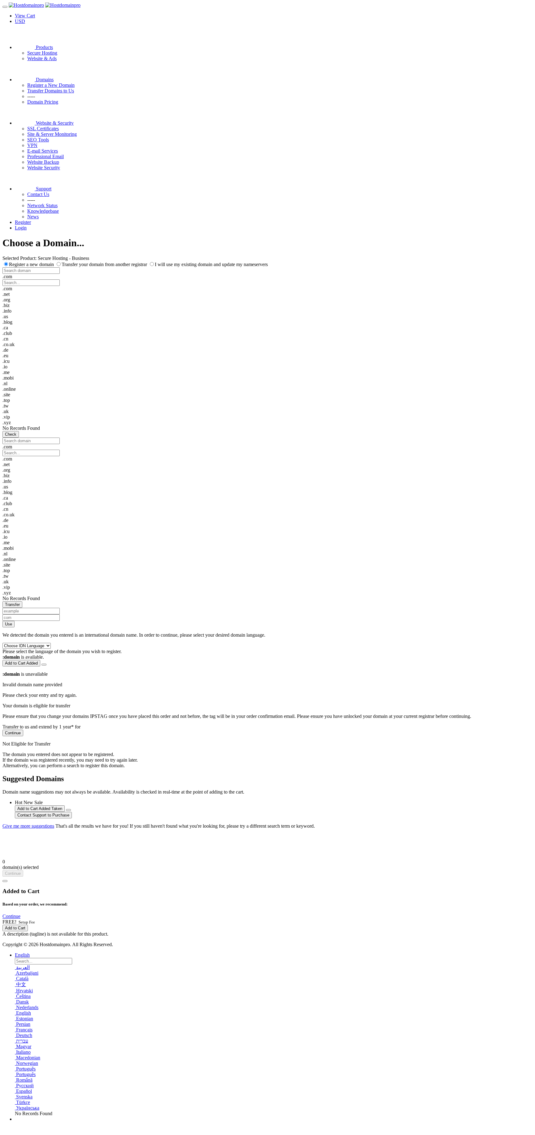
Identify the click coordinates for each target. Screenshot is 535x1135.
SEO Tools (38, 139)
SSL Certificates (43, 128)
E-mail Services (42, 151)
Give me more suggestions (28, 826)
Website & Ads (42, 58)
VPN (32, 145)
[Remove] (43, 664)
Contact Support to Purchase (43, 815)
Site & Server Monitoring (52, 134)
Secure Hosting (42, 53)
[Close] (4, 881)
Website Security (43, 167)
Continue (13, 733)
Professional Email (45, 156)
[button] (11, 916)
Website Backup (43, 162)
